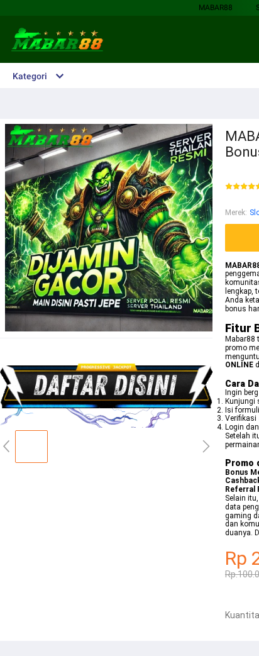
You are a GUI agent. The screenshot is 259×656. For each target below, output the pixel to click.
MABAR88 (216, 7)
